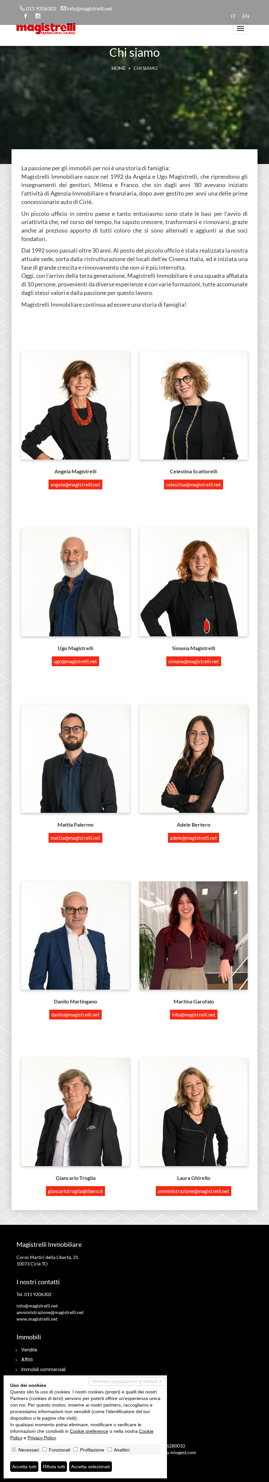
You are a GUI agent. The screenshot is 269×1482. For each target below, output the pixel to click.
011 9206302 (41, 8)
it (233, 16)
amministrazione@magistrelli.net (193, 1191)
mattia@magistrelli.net (75, 838)
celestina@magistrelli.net (193, 484)
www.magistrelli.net (36, 1319)
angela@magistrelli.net (75, 484)
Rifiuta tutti (54, 1466)
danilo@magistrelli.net (75, 1015)
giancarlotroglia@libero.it (75, 1191)
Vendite (29, 1349)
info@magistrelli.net (89, 8)
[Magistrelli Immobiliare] (45, 27)
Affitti (27, 1359)
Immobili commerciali (43, 1369)
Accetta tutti (24, 1466)
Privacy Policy (42, 1437)
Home (119, 68)
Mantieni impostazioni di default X (127, 1381)
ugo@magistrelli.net (75, 661)
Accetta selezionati (90, 1466)
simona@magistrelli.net (193, 661)
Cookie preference (89, 1431)
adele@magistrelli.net (193, 838)
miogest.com (183, 1452)
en (245, 16)
